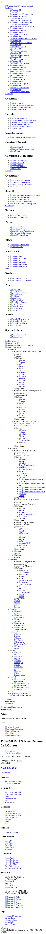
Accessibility (9, 922)
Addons (19, 290)
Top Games (21, 227)
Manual (20, 103)
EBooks (19, 294)
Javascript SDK (21, 167)
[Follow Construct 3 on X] (16, 260)
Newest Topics (23, 217)
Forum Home (21, 215)
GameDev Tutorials (12, 862)
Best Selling (21, 321)
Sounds (23, 302)
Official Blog (24, 245)
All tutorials (19, 128)
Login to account (22, 694)
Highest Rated (22, 323)
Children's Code (11, 920)
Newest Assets (23, 319)
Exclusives (18, 325)
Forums (13, 632)
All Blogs (8, 699)
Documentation (10, 798)
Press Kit (8, 845)
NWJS (21, 163)
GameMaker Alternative (13, 792)
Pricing (7, 796)
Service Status (10, 924)
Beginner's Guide (21, 118)
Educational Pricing (22, 199)
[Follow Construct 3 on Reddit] (17, 256)
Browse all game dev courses (25, 137)
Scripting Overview (24, 107)
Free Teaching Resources (14, 815)
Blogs (12, 677)
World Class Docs (23, 197)
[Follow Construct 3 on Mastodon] (18, 267)
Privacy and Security (24, 184)
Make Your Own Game (13, 794)
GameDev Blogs (11, 864)
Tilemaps (18, 308)
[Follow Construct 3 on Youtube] (18, 258)
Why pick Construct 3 (24, 180)
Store (7, 269)
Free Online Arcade (12, 866)
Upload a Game (22, 235)
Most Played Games (26, 231)
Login (14, 341)
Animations (22, 292)
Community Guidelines (13, 868)
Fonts (17, 296)
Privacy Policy (10, 918)
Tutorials (18, 151)
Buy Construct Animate (23, 280)
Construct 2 (24, 523)
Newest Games (20, 229)
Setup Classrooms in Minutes (29, 195)
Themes (20, 306)
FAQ (17, 187)
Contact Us (14, 691)
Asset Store (14, 609)
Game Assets (10, 858)
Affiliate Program (11, 832)
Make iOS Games (35, 490)
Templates (20, 304)
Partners (8, 819)
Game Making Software (13, 781)
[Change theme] (20, 696)
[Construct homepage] (19, 6)
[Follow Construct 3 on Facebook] (18, 264)
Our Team (9, 843)
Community (9, 206)
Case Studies (9, 802)
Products (8, 8)
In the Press (9, 847)
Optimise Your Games (37, 492)
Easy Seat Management (13, 813)
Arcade (12, 650)
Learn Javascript (11, 817)
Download (23, 161)
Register (8, 341)
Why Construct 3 (11, 811)
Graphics (19, 300)
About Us (8, 841)
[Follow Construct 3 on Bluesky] (18, 262)
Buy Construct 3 (21, 278)
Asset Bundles (22, 335)
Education (9, 171)
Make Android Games (37, 487)
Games (18, 298)
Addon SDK (22, 109)
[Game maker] (19, 345)
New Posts (19, 247)
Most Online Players (23, 233)
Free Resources (24, 182)
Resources (9, 94)
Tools (17, 310)
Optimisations (26, 126)
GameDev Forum (11, 860)
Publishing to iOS (22, 124)
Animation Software (12, 783)
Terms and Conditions (13, 916)
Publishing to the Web (28, 120)
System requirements (26, 105)
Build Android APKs (25, 122)
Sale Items (18, 337)
